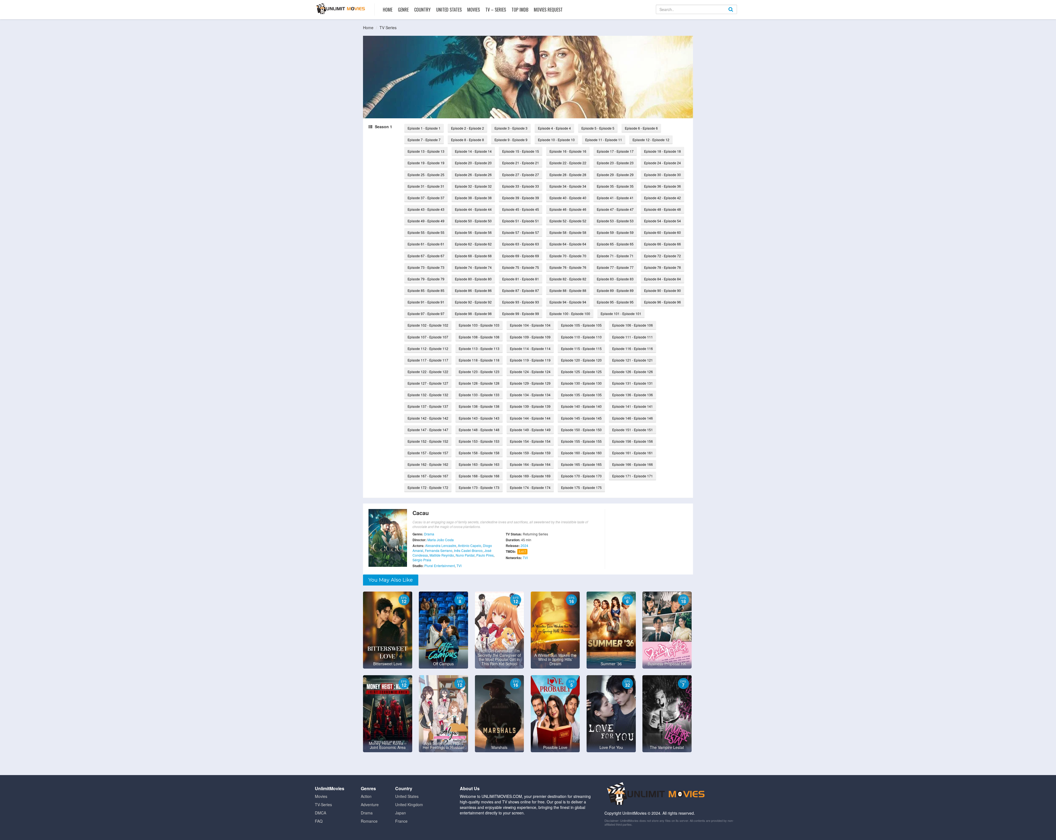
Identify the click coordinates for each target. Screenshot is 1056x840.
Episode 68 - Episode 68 (473, 255)
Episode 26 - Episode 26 (473, 174)
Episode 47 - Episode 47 (615, 209)
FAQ (319, 821)
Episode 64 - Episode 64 (567, 244)
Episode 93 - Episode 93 (520, 302)
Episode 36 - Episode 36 (662, 186)
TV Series (388, 27)
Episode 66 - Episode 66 (662, 244)
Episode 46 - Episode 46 (567, 209)
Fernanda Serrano (438, 550)
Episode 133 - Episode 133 (479, 394)
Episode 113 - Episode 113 (479, 348)
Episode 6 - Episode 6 (641, 128)
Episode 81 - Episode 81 (520, 279)
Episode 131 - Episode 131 (632, 383)
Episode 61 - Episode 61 (426, 244)
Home (387, 9)
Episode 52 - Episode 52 (567, 220)
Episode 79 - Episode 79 (426, 279)
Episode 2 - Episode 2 (467, 128)
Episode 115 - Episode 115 (581, 348)
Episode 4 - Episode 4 (554, 128)
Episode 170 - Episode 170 (581, 476)
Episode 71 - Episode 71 (615, 255)
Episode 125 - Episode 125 (581, 371)
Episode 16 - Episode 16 (567, 151)
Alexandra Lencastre (440, 545)
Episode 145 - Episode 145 (581, 418)
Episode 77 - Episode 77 (615, 267)
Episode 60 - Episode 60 (662, 232)
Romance (369, 821)
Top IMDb (520, 9)
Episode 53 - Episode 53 (615, 220)
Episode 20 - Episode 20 (473, 162)
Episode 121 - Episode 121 (632, 360)
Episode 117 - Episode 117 (428, 360)
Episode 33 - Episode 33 (520, 186)
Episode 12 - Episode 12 (650, 139)
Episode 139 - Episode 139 (530, 406)
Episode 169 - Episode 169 (530, 476)
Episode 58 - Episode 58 (567, 232)
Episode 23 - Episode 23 (615, 162)
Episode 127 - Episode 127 (428, 383)
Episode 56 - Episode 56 (473, 232)
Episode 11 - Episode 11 (603, 139)
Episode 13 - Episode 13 (426, 151)
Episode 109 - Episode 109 (530, 337)
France (401, 821)
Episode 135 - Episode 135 (581, 394)
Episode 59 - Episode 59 (615, 232)
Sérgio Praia (422, 559)
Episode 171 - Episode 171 (632, 476)
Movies (473, 9)
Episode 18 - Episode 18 (662, 151)
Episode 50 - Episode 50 (473, 220)
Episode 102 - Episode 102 (428, 325)
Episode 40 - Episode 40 (567, 197)
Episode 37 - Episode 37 (426, 197)
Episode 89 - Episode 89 (615, 290)
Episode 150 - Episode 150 (581, 429)
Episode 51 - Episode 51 (520, 220)
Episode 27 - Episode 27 (520, 174)
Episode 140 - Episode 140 (581, 406)
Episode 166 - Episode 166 (632, 464)
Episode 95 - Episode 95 (615, 302)
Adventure (370, 804)
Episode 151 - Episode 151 (632, 429)
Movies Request (548, 9)
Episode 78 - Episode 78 (662, 267)
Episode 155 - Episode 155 (581, 441)
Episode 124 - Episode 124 (530, 371)
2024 (524, 545)
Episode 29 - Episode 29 (615, 174)
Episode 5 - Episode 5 (597, 128)
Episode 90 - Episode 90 (662, 290)
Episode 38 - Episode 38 (473, 197)
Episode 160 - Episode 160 (581, 452)
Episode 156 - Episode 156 (632, 441)
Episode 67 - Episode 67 (426, 255)
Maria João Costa (440, 539)
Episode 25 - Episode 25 (426, 174)
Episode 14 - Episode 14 (473, 151)
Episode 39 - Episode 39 (520, 197)
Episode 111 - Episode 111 (632, 337)
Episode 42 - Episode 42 (662, 197)
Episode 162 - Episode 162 (428, 464)
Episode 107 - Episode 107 (428, 337)
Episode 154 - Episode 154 (530, 441)
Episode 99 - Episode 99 (520, 313)
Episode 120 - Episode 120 (581, 360)
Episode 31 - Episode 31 (426, 186)
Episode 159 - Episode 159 (530, 452)
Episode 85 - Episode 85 (426, 290)
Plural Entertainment (439, 565)
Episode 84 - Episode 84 (662, 279)
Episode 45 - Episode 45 (520, 209)
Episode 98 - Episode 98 (473, 313)
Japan (400, 813)
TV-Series (323, 804)
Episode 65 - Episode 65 (615, 244)
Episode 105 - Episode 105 (581, 325)
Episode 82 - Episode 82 (567, 279)
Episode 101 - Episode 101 (621, 313)
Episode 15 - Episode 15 (520, 151)
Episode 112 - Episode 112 (428, 348)
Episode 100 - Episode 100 (569, 313)
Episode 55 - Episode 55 (426, 232)
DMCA (320, 813)
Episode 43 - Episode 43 (426, 209)
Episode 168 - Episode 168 (479, 476)
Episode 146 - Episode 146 (632, 418)
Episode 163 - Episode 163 (479, 464)
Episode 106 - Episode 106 (632, 325)
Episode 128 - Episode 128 (479, 383)
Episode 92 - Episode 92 (473, 302)
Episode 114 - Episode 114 (530, 348)
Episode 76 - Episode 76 (567, 267)
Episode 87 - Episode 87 (520, 290)
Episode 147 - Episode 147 (428, 429)
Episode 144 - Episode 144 (530, 418)
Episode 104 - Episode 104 (530, 325)
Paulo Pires (485, 555)
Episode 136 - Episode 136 (632, 394)
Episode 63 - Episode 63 (520, 244)
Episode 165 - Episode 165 (581, 464)
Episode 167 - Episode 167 (428, 476)
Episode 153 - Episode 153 (479, 441)
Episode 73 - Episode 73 (426, 267)
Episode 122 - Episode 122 (428, 371)
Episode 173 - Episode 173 (479, 487)
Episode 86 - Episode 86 (473, 290)
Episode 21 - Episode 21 (520, 162)
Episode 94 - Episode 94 (567, 302)
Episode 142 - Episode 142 (428, 418)
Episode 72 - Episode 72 (662, 255)
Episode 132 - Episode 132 (428, 394)
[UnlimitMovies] (340, 8)
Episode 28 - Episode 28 (567, 174)
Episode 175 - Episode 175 (581, 487)
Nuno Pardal (465, 555)
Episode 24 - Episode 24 (662, 162)
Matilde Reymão (442, 555)
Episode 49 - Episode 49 (426, 220)
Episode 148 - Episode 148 (479, 429)
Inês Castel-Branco (468, 550)
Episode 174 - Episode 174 (530, 487)
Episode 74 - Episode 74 (473, 267)
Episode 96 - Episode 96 (662, 302)
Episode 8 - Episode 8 (467, 139)
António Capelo (469, 545)
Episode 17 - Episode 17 (615, 151)
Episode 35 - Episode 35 (615, 186)
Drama (429, 534)
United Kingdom (409, 804)
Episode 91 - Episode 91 (426, 302)
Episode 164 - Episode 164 (530, 464)
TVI (459, 565)
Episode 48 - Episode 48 (662, 209)
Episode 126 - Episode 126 (632, 371)
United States (449, 9)
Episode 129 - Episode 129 (530, 383)
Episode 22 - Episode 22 (567, 162)
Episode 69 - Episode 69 (520, 255)
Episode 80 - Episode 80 (473, 279)
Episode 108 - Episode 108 (479, 337)
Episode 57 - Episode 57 (520, 232)
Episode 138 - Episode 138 (479, 406)
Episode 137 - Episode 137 (428, 406)
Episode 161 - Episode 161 (632, 452)
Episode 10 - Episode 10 (556, 139)
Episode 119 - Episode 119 (530, 360)
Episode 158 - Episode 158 (479, 452)
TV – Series (495, 9)
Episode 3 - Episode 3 (510, 128)
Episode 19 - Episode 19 (426, 162)
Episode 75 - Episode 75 (520, 267)
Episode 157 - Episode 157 (428, 452)
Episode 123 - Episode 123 (479, 371)
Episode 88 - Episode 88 (567, 290)
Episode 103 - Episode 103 (479, 325)
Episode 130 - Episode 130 (581, 383)
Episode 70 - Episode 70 (567, 255)
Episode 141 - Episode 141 (632, 406)
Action (366, 796)
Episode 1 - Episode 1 (424, 128)
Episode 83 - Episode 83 (615, 279)
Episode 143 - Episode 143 (479, 418)
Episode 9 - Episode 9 (510, 139)
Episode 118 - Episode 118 (479, 360)
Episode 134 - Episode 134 (530, 394)
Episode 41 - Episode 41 (615, 197)
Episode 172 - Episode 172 (428, 487)
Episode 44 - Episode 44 (473, 209)
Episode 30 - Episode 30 (662, 174)
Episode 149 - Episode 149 (530, 429)
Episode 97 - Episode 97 (426, 313)
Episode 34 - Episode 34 (567, 186)
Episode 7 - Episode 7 (424, 139)
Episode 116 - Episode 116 (632, 348)
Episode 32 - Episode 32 (473, 186)
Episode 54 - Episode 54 (662, 220)
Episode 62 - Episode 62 (473, 244)
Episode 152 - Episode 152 (428, 441)
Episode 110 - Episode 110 (581, 337)
